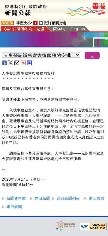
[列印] (29, 62)
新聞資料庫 (16, 198)
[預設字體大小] (35, 23)
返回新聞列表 (68, 198)
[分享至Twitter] (11, 62)
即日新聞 (14, 207)
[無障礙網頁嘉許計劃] (65, 225)
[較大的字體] (41, 23)
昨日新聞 (42, 198)
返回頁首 (96, 198)
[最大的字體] (46, 23)
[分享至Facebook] (4, 62)
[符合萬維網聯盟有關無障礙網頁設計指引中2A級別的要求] (93, 227)
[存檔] (23, 62)
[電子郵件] (17, 62)
